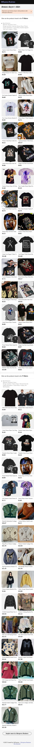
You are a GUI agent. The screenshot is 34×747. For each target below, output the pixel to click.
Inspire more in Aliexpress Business (17, 733)
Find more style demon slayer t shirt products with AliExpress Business (14, 11)
